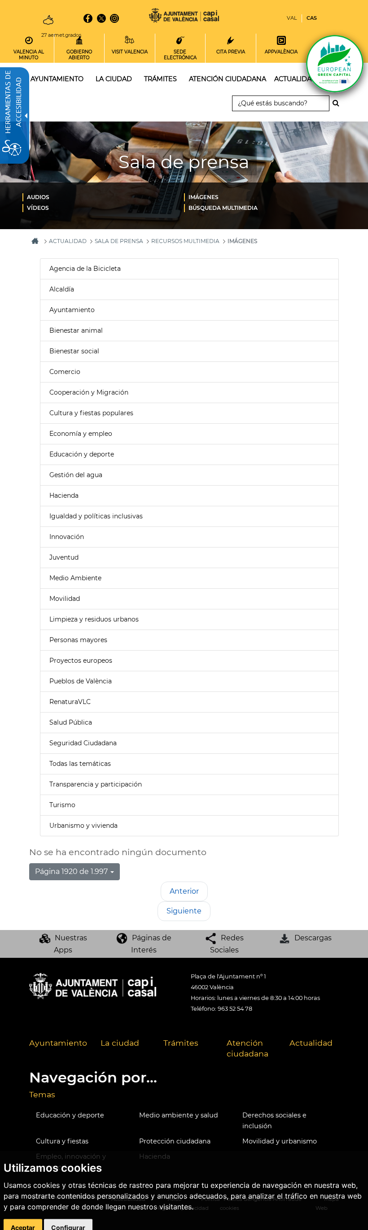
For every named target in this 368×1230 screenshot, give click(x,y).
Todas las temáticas (80, 764)
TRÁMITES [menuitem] (160, 79)
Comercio (64, 372)
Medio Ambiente (75, 578)
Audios (38, 197)
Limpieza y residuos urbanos (94, 619)
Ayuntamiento (72, 310)
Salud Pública (70, 722)
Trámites (180, 1042)
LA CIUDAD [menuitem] (114, 79)
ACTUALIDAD (68, 241)
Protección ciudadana (174, 1141)
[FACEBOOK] (88, 18)
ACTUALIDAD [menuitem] (295, 79)
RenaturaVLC (70, 702)
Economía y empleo (80, 434)
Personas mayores (78, 640)
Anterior (184, 891)
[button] (74, 871)
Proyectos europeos (80, 660)
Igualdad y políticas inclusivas (96, 516)
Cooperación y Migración (88, 392)
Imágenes (203, 197)
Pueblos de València (80, 681)
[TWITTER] (101, 18)
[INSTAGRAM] (114, 18)
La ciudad (120, 1042)
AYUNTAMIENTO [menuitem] (57, 79)
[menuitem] (103, 196)
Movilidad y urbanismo (279, 1141)
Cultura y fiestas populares (91, 413)
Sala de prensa (119, 241)
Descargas (313, 938)
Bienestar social (74, 351)
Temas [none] (42, 1094)
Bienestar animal (76, 330)
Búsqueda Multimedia (223, 207)
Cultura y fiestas (62, 1141)
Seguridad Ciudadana (83, 743)
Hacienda (64, 495)
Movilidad (64, 599)
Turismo (62, 805)
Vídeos (38, 207)
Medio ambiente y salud (178, 1115)
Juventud (64, 557)
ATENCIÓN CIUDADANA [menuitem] (227, 79)
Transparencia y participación (95, 784)
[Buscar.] (338, 103)
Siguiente (184, 911)
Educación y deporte (81, 454)
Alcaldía (61, 289)
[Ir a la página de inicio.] (184, 17)
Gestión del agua (75, 475)
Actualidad (311, 1042)
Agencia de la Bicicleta (85, 269)
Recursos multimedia (185, 241)
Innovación (66, 537)
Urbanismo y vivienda (83, 825)
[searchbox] (280, 103)
